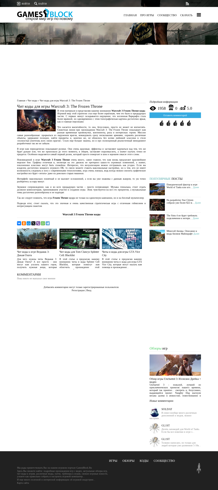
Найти (42, 4)
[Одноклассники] (24, 223)
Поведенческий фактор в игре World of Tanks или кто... (182, 186)
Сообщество (167, 15)
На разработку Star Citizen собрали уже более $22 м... (180, 201)
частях (60, 116)
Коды (144, 460)
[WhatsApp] (43, 223)
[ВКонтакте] (19, 223)
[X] (33, 223)
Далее (196, 187)
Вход (88, 290)
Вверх (199, 468)
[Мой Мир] (29, 223)
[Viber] (38, 223)
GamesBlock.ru (45, 14)
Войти (26, 4)
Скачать (186, 15)
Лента (187, 3)
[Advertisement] (109, 73)
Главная (130, 15)
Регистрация (78, 290)
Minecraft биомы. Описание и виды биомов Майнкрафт (182, 232)
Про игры (147, 15)
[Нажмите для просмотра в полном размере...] (36, 130)
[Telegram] (48, 223)
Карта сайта (23, 483)
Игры (113, 460)
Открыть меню (199, 14)
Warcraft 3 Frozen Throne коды (81, 214)
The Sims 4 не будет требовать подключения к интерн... (182, 217)
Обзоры (128, 460)
